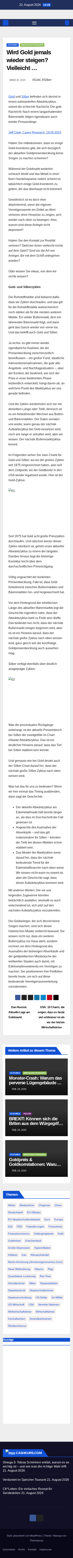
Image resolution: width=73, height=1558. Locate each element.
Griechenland (33, 1240)
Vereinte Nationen (48, 1304)
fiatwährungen (35, 1226)
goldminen (14, 1240)
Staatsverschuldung (19, 1297)
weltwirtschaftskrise (19, 1311)
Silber (25, 96)
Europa (58, 1219)
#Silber (46, 79)
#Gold (36, 79)
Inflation (12, 1254)
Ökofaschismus (17, 1325)
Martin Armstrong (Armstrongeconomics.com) (35, 1261)
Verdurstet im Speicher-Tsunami (24, 1479)
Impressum (45, 1549)
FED (19, 1226)
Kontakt (32, 1549)
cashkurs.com (29, 1453)
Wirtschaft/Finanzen (32, 45)
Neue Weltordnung (19, 1269)
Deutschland (15, 1212)
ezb (10, 1226)
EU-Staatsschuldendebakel (24, 1219)
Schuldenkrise (16, 1283)
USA (31, 1304)
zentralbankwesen (40, 1318)
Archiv (21, 1549)
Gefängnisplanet (43, 1233)
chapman (44, 1205)
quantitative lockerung (22, 1276)
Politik (27, 1114)
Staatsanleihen (49, 1283)
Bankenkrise (27, 1205)
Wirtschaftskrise (45, 1311)
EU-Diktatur (34, 1212)
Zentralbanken (16, 1318)
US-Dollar (41, 1297)
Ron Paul (45, 1276)
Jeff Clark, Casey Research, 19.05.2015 (34, 132)
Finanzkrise (55, 1226)
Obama (39, 1269)
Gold (11, 96)
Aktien (11, 1205)
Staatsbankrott (16, 1290)
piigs (50, 1269)
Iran (24, 1254)
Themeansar (36, 1540)
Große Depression (19, 1247)
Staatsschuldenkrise (41, 1290)
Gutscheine (9, 1549)
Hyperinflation (42, 1247)
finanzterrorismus (19, 1233)
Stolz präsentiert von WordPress (25, 1535)
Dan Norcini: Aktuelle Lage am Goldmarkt (19, 1012)
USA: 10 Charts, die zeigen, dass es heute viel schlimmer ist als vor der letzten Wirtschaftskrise (51, 1017)
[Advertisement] (36, 1385)
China (57, 1205)
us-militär (57, 1297)
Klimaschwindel (40, 1254)
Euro (47, 1219)
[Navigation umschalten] (34, 22)
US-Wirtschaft (16, 1304)
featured (13, 45)
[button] (61, 22)
